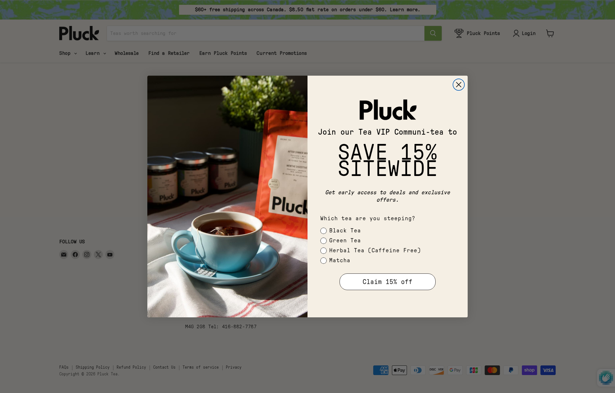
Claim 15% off (388, 282)
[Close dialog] (458, 84)
